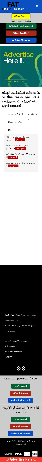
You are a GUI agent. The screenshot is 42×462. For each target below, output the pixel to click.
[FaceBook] (19, 368)
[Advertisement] (21, 195)
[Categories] (36, 6)
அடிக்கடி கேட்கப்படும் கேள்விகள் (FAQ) (20, 326)
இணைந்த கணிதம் (15, 122)
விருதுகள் (9, 357)
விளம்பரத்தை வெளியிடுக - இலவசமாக (20, 315)
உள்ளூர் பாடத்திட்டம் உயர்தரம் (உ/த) (21, 114)
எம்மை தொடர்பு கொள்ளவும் (16, 341)
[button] (21, 16)
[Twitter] (24, 368)
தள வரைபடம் (10, 331)
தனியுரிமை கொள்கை (13, 351)
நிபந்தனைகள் (10, 346)
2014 (10, 130)
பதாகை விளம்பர (11, 320)
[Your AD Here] (21, 66)
